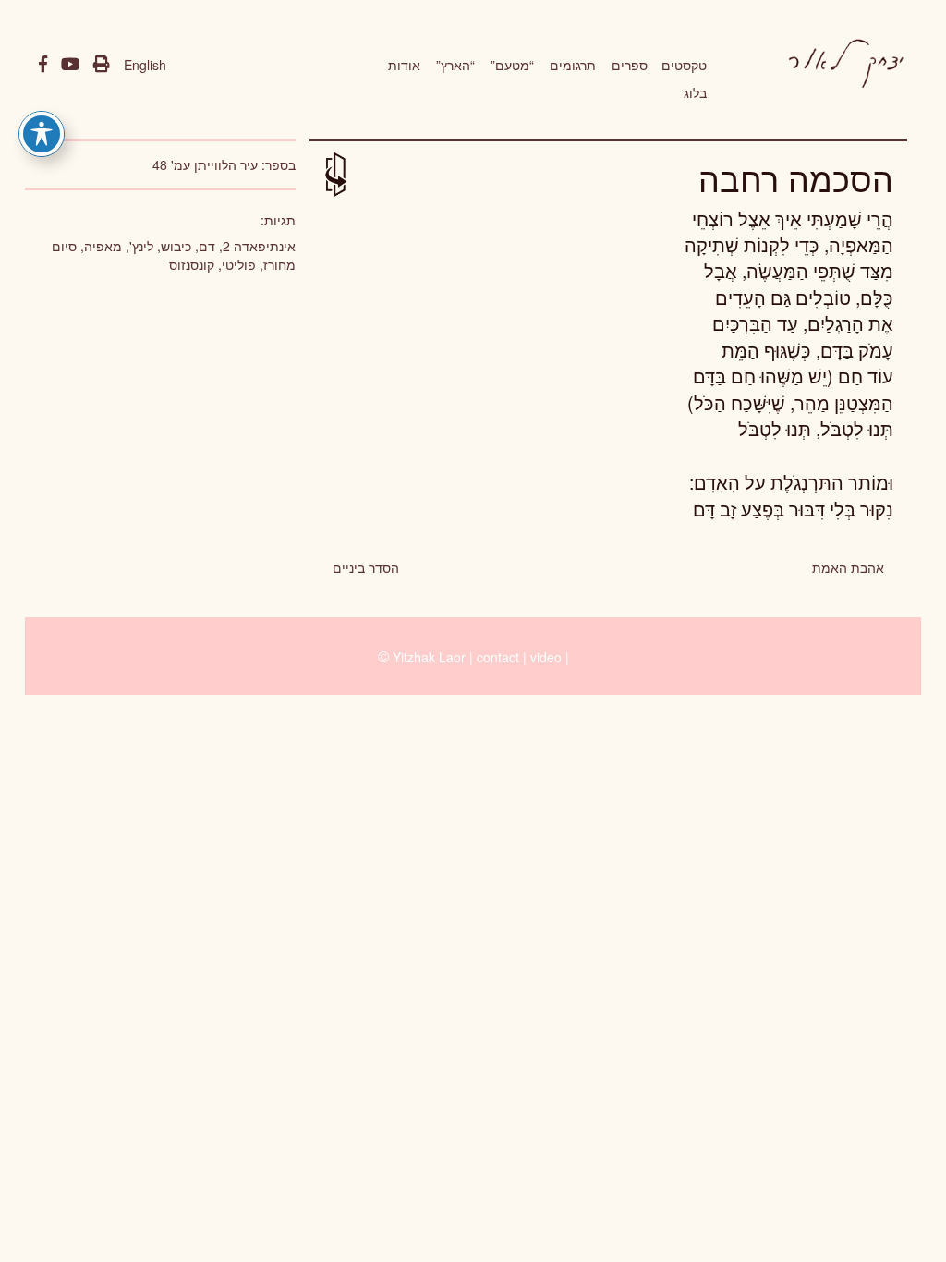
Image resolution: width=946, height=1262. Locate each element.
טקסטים (684, 64)
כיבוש (176, 246)
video (546, 657)
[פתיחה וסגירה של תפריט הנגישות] (41, 134)
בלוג (695, 92)
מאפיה (103, 246)
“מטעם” (512, 64)
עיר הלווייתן (226, 164)
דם (207, 246)
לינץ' (141, 246)
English (145, 64)
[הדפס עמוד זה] (101, 64)
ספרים (630, 64)
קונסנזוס (191, 264)
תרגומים (573, 64)
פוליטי (239, 264)
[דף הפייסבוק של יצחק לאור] (43, 64)
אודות (404, 64)
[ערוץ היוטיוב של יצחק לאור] (70, 64)
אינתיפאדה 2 (259, 246)
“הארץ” (455, 64)
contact (498, 657)
